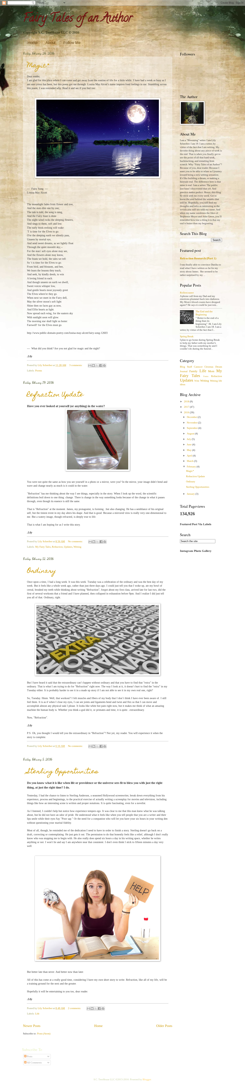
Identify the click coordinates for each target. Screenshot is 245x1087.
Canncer (198, 366)
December (192, 417)
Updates (68, 547)
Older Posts (164, 1026)
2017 (187, 407)
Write (196, 381)
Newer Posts (31, 1026)
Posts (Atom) (43, 1033)
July (189, 439)
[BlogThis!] (93, 365)
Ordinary (41, 571)
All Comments (34, 1062)
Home (33, 43)
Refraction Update (55, 395)
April (190, 455)
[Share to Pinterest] (104, 365)
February (192, 466)
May (189, 450)
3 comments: (76, 365)
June (189, 444)
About (51, 43)
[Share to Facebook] (101, 365)
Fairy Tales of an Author (77, 19)
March (190, 461)
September (192, 428)
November (192, 422)
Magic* (38, 66)
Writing (77, 547)
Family (193, 371)
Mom (211, 371)
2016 (187, 412)
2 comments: (75, 1008)
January (191, 494)
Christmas (208, 367)
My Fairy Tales (43, 547)
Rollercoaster (187, 292)
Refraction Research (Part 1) (198, 258)
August (191, 433)
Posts (29, 1056)
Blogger (147, 1079)
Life (37, 1013)
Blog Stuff (186, 366)
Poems (38, 370)
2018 (187, 401)
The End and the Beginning (204, 313)
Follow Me (72, 43)
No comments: (75, 541)
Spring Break (187, 336)
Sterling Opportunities (62, 772)
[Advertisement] (201, 616)
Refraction (57, 547)
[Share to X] (97, 365)
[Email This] (90, 365)
